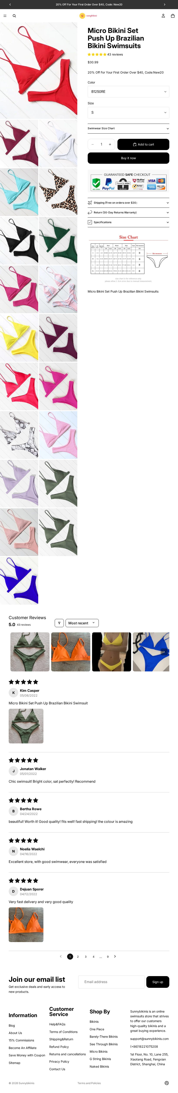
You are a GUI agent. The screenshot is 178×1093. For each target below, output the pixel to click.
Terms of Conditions (63, 1032)
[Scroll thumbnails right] (164, 651)
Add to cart (146, 144)
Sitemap (14, 1063)
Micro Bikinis (98, 1051)
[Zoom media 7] (58, 241)
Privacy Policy (59, 1062)
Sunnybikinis (26, 1083)
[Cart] (173, 16)
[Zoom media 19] (58, 532)
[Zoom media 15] (58, 435)
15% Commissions (21, 1040)
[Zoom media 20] (19, 581)
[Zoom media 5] (58, 192)
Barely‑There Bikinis (104, 1037)
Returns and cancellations (67, 1054)
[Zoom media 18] (19, 532)
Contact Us (57, 1069)
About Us (15, 1033)
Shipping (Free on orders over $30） (116, 202)
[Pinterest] (166, 1083)
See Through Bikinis (104, 1044)
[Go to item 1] (29, 651)
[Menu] (5, 16)
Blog (12, 1025)
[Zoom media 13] (58, 386)
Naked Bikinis (99, 1066)
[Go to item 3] (111, 651)
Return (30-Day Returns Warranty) (115, 212)
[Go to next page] (116, 957)
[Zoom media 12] (19, 386)
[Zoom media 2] (19, 143)
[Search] (14, 16)
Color (91, 82)
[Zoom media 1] (38, 70)
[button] (97, 54)
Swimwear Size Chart (101, 128)
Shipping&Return (61, 1039)
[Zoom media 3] (58, 143)
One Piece (97, 1029)
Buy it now (128, 158)
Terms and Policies (89, 1083)
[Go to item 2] (70, 651)
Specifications (102, 222)
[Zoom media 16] (19, 483)
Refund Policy (59, 1047)
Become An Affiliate (22, 1048)
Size (91, 103)
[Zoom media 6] (19, 241)
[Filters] (59, 623)
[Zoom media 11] (58, 338)
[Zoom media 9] (58, 289)
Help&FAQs (57, 1024)
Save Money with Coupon (27, 1055)
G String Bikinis (100, 1059)
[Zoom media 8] (19, 289)
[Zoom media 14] (19, 435)
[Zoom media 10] (19, 338)
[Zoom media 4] (19, 192)
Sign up (157, 982)
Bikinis (94, 1022)
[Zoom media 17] (58, 483)
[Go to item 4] (152, 651)
